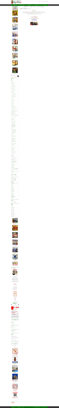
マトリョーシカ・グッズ (13, 117)
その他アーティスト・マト (14, 106)
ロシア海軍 (12, 166)
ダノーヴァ (12, 90)
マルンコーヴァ (12, 100)
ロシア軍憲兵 (12, 167)
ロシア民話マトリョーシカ (14, 111)
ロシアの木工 (12, 137)
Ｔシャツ (12, 146)
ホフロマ (12, 128)
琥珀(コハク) (12, 155)
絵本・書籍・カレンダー (13, 159)
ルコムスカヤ (12, 105)
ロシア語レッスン (13, 330)
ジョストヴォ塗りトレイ (13, 129)
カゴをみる (47, 1)
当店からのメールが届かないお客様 (14, 341)
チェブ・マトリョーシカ (13, 121)
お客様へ (12, 334)
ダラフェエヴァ (12, 91)
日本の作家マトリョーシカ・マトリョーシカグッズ (14, 183)
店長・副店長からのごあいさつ (14, 336)
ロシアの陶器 (12, 133)
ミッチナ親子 (12, 101)
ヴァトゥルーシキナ (13, 85)
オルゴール (12, 142)
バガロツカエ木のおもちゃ (14, 141)
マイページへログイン (42, 1)
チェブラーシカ (12, 120)
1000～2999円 (12, 207)
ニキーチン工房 (12, 95)
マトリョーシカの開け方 (13, 345)
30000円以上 (12, 216)
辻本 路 (12, 192)
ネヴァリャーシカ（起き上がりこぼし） (14, 115)
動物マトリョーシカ (13, 112)
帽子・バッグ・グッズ (13, 151)
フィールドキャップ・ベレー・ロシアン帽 (15, 171)
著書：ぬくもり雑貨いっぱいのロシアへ (14, 338)
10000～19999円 (13, 213)
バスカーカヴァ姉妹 (13, 96)
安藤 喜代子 (12, 191)
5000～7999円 (12, 210)
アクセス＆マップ (13, 323)
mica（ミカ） (12, 188)
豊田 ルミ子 (12, 187)
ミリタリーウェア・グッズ (13, 162)
